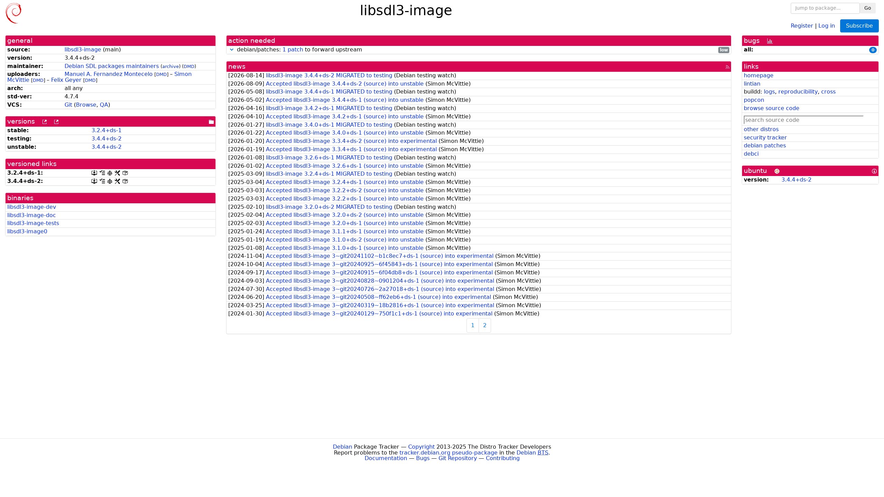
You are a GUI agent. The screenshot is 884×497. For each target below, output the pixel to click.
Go (867, 8)
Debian (342, 447)
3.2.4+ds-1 (107, 130)
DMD (189, 66)
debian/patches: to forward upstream (481, 50)
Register (802, 25)
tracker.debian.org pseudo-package (449, 452)
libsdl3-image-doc (31, 215)
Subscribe (859, 25)
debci (751, 153)
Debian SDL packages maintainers (112, 66)
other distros (761, 129)
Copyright (421, 447)
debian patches (765, 145)
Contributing (503, 458)
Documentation (386, 458)
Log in (826, 25)
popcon (754, 100)
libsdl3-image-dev (31, 207)
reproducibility (798, 91)
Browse (86, 104)
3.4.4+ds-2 (107, 138)
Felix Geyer (66, 80)
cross (828, 91)
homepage (759, 75)
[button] (231, 49)
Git (68, 104)
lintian (752, 83)
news (237, 66)
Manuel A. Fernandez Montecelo (109, 74)
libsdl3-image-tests (33, 223)
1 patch (292, 49)
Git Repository (458, 458)
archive (170, 66)
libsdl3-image (83, 49)
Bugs (423, 458)
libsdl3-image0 (27, 231)
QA (104, 104)
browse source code (771, 108)
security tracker (765, 137)
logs (769, 91)
